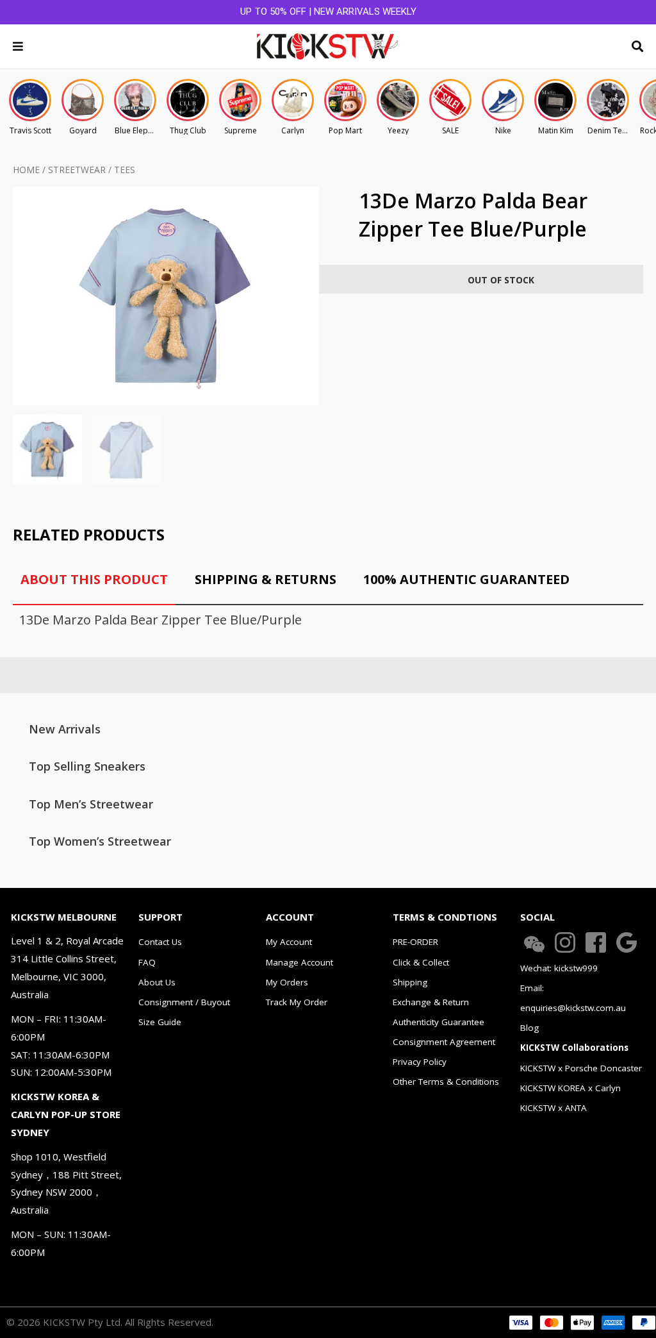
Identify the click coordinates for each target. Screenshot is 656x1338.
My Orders (287, 982)
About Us (157, 982)
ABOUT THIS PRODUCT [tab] (94, 579)
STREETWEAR (77, 169)
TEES (124, 169)
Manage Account (299, 962)
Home (26, 169)
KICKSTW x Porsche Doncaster (581, 1068)
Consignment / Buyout (184, 1002)
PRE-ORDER (415, 942)
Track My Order (296, 1002)
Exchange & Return (431, 1002)
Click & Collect (421, 962)
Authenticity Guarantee (438, 1022)
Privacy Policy (420, 1061)
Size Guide (159, 1022)
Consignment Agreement (444, 1042)
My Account (289, 942)
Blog (529, 1027)
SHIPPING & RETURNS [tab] (265, 579)
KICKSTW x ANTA (553, 1108)
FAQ (147, 962)
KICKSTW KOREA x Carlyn (570, 1088)
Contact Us (160, 942)
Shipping (410, 982)
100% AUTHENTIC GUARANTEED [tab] (466, 579)
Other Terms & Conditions (446, 1081)
